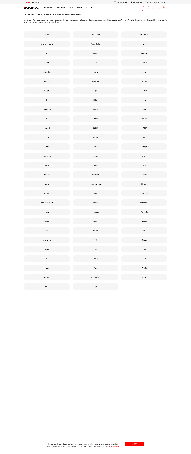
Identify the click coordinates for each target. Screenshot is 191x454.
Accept (134, 444)
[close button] (190, 439)
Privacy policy (115, 446)
